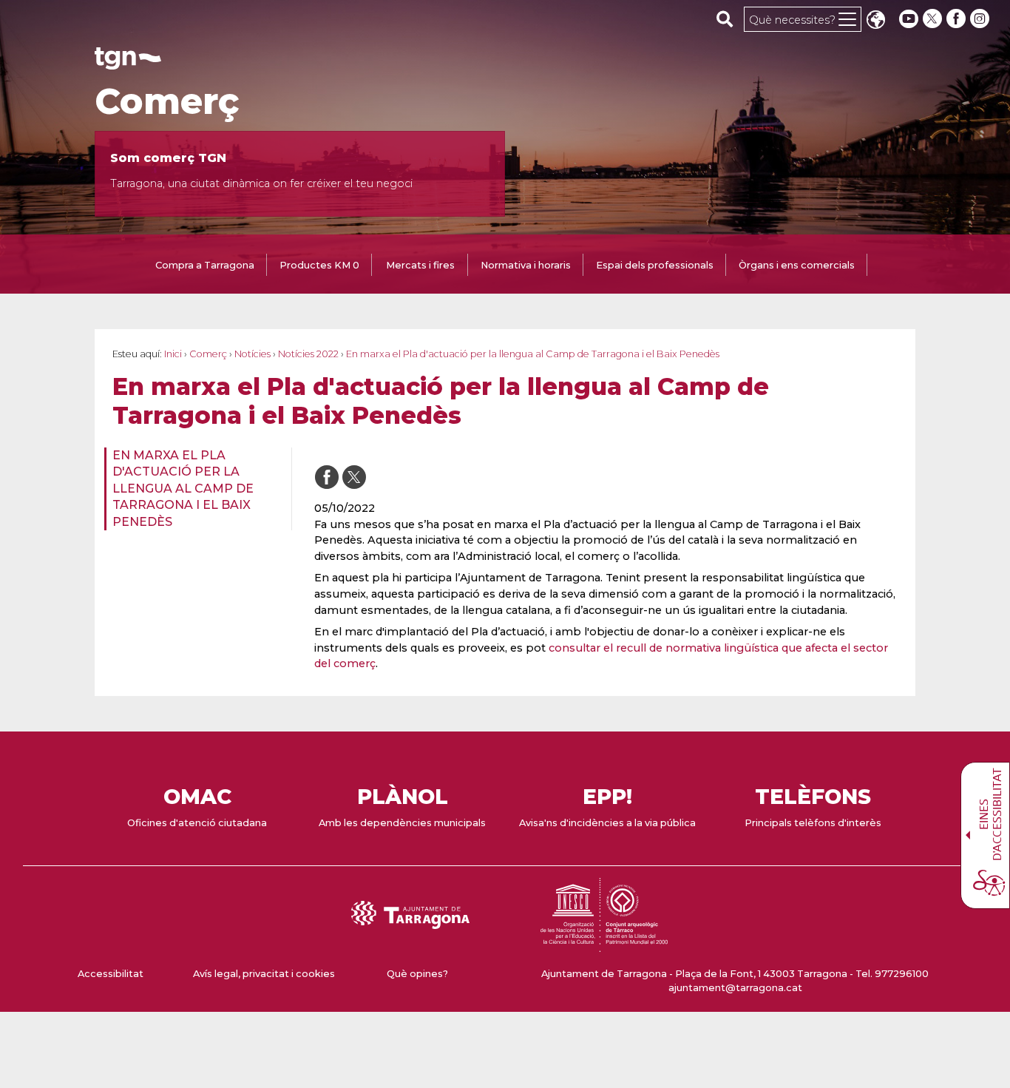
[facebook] (957, 19)
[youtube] (908, 19)
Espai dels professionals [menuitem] (655, 265)
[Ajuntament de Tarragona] (128, 62)
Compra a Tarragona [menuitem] (204, 265)
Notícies (252, 353)
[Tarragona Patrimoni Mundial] (604, 945)
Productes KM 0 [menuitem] (319, 265)
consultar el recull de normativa (636, 648)
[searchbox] (725, 18)
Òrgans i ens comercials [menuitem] (797, 265)
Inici (173, 353)
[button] (875, 21)
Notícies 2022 (308, 353)
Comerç (167, 101)
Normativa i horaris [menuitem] (526, 265)
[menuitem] (193, 488)
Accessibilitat (110, 973)
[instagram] (981, 19)
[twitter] (934, 19)
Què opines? (417, 973)
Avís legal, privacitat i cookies (264, 973)
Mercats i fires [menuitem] (420, 265)
